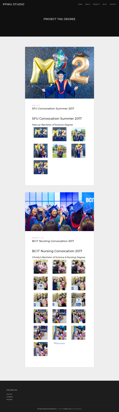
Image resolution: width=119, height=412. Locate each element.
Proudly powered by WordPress (47, 409)
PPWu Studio (13, 4)
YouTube (9, 394)
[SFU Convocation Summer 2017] (59, 73)
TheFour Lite (67, 409)
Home (80, 4)
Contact (113, 4)
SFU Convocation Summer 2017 (53, 108)
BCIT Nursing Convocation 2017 (53, 241)
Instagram (10, 397)
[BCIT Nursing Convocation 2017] (59, 211)
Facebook (9, 399)
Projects (96, 4)
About (87, 4)
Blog (105, 4)
